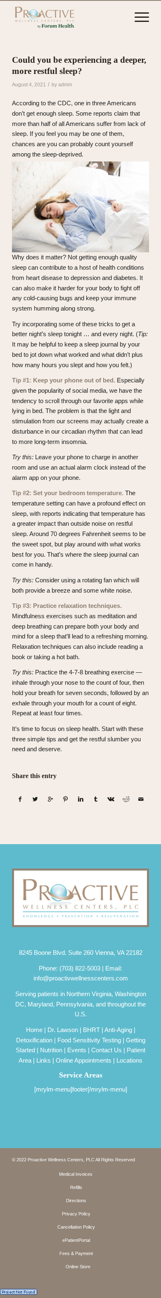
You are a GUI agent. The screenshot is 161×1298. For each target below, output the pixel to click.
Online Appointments (83, 1060)
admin (65, 85)
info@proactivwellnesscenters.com (80, 978)
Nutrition (51, 1050)
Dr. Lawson (62, 1029)
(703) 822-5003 (79, 968)
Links (43, 1060)
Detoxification (34, 1040)
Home (34, 1029)
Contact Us (106, 1050)
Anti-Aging (118, 1029)
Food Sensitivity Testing (89, 1040)
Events (76, 1050)
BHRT (91, 1029)
